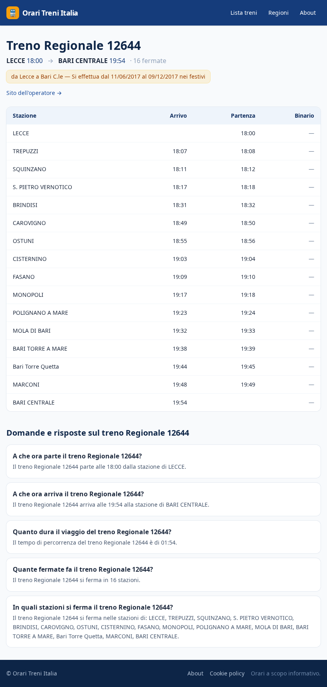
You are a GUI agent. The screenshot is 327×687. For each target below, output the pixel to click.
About (308, 12)
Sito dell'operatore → (34, 93)
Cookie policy (227, 673)
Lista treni (243, 12)
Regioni (278, 12)
